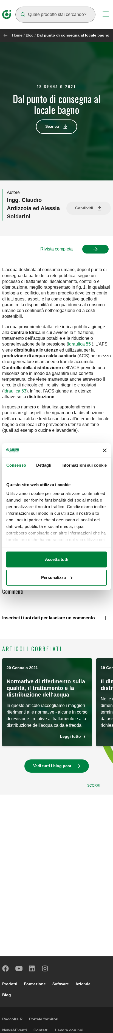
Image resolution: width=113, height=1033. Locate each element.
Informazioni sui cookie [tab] (84, 465)
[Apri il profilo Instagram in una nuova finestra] (45, 968)
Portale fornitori (43, 1019)
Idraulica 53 (15, 391)
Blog (29, 35)
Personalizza (53, 577)
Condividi (84, 208)
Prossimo (95, 249)
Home (17, 35)
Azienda (83, 984)
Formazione (35, 984)
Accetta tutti (56, 559)
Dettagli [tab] (43, 465)
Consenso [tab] (16, 465)
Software (60, 984)
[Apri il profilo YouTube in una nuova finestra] (18, 968)
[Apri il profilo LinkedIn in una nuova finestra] (32, 968)
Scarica (52, 126)
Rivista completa (56, 249)
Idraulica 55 (79, 344)
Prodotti (9, 984)
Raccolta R (12, 1019)
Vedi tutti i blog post (52, 766)
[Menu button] (106, 14)
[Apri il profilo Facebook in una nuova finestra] (5, 968)
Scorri (93, 785)
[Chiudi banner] (105, 450)
